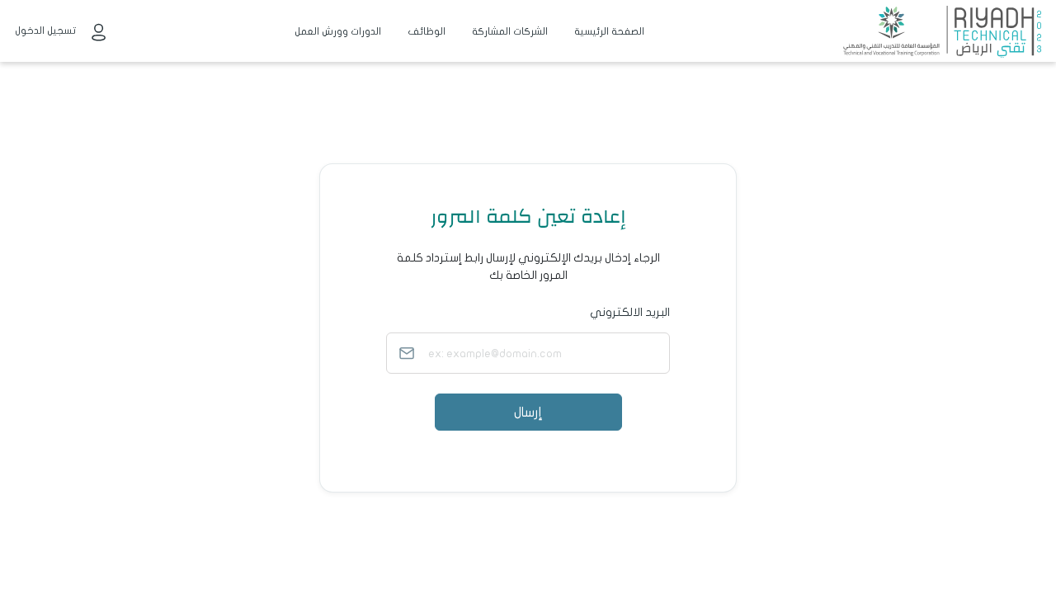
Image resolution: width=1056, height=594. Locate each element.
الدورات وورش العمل (338, 31)
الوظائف (427, 31)
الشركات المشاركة (510, 31)
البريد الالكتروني (630, 312)
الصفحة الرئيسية (609, 31)
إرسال (528, 412)
